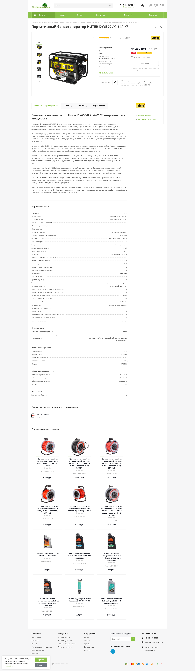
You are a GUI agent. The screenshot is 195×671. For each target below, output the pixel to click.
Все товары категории (145, 116)
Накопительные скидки (67, 644)
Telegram (112, 651)
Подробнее (9, 666)
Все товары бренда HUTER (147, 119)
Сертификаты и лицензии (41, 647)
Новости (34, 644)
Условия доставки (65, 641)
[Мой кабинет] (142, 6)
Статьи (87, 641)
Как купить (63, 633)
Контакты (35, 641)
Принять (41, 660)
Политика (35, 653)
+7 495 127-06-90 (128, 5)
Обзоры (87, 650)
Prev (39, 42)
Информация (90, 633)
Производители (37, 650)
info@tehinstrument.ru (154, 642)
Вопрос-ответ (89, 647)
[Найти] (110, 6)
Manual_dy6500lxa (44, 414)
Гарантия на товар (65, 647)
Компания (36, 633)
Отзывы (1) (82, 106)
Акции (86, 637)
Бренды (87, 644)
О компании (36, 637)
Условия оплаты (64, 637)
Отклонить (41, 665)
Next (39, 81)
